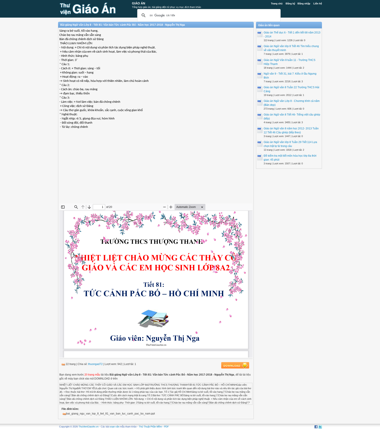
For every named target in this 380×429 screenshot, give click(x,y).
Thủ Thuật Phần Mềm (150, 426)
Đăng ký (290, 3)
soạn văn (114, 426)
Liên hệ (317, 3)
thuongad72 (95, 364)
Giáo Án (138, 3)
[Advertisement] (155, 171)
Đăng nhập (304, 3)
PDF (166, 426)
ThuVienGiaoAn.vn (89, 426)
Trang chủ (277, 3)
